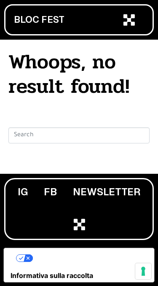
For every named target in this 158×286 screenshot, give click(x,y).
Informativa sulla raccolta (52, 275)
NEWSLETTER (107, 191)
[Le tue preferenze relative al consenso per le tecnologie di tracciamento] (143, 271)
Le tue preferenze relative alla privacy (87, 258)
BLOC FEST (39, 19)
